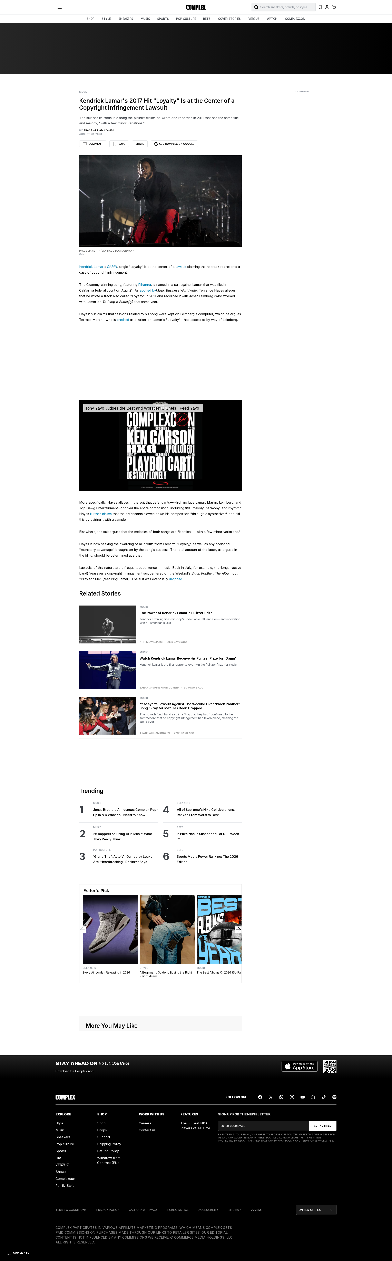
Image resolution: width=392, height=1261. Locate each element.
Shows (61, 1172)
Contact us (147, 1130)
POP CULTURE (186, 18)
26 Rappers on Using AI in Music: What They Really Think (122, 836)
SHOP (91, 18)
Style (144, 968)
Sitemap (234, 1209)
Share (140, 143)
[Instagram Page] (292, 1097)
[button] (316, 1210)
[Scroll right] (238, 929)
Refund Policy (108, 1151)
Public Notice (178, 1209)
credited (123, 320)
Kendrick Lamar (91, 267)
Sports (61, 1151)
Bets (180, 827)
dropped (175, 579)
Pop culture (65, 1144)
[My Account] (327, 7)
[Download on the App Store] (300, 1066)
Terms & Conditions (71, 1209)
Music (83, 91)
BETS (206, 18)
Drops (102, 1130)
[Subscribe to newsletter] (322, 1126)
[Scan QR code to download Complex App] (329, 1066)
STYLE (106, 18)
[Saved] (320, 7)
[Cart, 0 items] (334, 7)
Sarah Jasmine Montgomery (160, 687)
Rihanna (144, 285)
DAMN (112, 267)
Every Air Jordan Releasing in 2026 (106, 972)
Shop (101, 1123)
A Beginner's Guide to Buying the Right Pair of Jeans (166, 974)
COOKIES (256, 1209)
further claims (101, 514)
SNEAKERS (125, 18)
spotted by (148, 290)
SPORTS (163, 18)
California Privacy (143, 1209)
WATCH (272, 18)
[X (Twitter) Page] (271, 1097)
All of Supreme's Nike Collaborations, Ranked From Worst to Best (206, 812)
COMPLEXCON (295, 18)
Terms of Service (313, 1140)
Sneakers (183, 803)
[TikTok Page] (324, 1097)
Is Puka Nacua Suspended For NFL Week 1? (208, 836)
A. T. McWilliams (151, 642)
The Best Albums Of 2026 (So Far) (220, 972)
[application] (160, 445)
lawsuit (181, 267)
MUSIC (145, 18)
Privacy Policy (284, 1140)
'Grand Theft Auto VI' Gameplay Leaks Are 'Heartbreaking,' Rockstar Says (122, 859)
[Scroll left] (82, 929)
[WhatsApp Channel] (281, 1097)
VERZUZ (253, 18)
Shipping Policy (109, 1144)
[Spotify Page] (334, 1097)
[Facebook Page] (260, 1097)
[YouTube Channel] (303, 1097)
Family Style (65, 1186)
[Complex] (196, 7)
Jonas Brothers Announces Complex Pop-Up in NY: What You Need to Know (125, 812)
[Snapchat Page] (313, 1097)
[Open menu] (60, 7)
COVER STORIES (229, 18)
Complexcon (65, 1179)
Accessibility (208, 1209)
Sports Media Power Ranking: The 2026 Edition (207, 859)
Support (103, 1137)
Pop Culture (102, 850)
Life (58, 1158)
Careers (145, 1123)
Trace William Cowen (155, 733)
